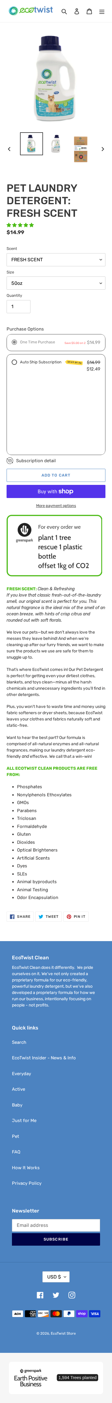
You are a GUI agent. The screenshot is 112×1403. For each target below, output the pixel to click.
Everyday (21, 1073)
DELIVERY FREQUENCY (41, 412)
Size (10, 272)
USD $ (54, 1277)
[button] (21, 225)
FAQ (16, 1152)
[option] (31, 144)
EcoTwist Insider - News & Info (44, 1058)
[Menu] (102, 11)
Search (19, 1042)
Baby (17, 1105)
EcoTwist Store (63, 1333)
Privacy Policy (27, 1183)
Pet (15, 1136)
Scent (12, 248)
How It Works (26, 1167)
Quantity (14, 295)
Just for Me (24, 1120)
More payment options (56, 505)
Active (18, 1089)
